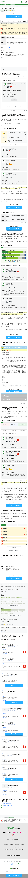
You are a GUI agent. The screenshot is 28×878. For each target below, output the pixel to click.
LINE (10, 832)
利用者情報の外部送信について (18, 847)
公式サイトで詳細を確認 (14, 16)
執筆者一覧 (6, 844)
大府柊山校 (4, 649)
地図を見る (5, 653)
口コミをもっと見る (13, 106)
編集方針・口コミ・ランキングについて (14, 841)
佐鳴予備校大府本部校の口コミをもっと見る (18, 110)
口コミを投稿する (6, 76)
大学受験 (16, 832)
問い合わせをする (4, 631)
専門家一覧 (11, 844)
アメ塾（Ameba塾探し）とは (16, 839)
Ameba (9, 864)
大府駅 (11, 6)
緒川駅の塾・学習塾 (6, 808)
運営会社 (6, 849)
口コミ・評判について (23, 76)
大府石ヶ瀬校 (4, 790)
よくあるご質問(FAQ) (20, 849)
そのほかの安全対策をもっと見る (14, 615)
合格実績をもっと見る (13, 550)
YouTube (14, 834)
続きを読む (14, 100)
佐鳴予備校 (7, 47)
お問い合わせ (12, 849)
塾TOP (2, 6)
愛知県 (5, 6)
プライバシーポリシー (7, 847)
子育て (23, 832)
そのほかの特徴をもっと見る (14, 605)
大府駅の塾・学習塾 (6, 803)
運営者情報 (17, 844)
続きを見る (14, 547)
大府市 (8, 6)
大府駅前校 (4, 713)
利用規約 (22, 844)
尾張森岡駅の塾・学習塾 (7, 805)
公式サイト (14, 685)
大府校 (3, 663)
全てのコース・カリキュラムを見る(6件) (18, 403)
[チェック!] (24, 652)
